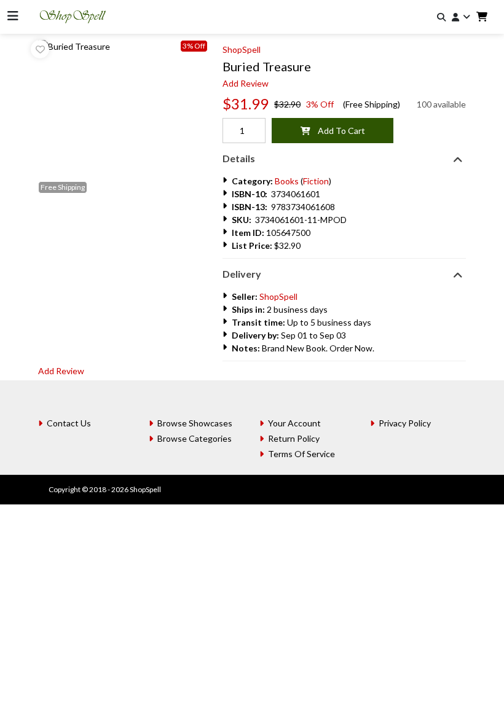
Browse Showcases (194, 423)
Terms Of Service (301, 454)
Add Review (245, 83)
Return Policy (294, 438)
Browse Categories (194, 438)
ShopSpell (241, 49)
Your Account (294, 423)
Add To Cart (337, 130)
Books (287, 181)
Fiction (316, 181)
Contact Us (69, 423)
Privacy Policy (405, 423)
